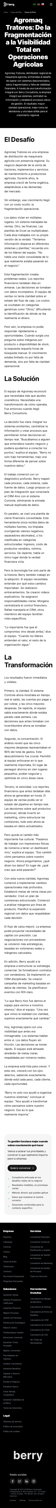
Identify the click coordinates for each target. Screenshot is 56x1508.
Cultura (6, 1252)
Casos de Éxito (16, 12)
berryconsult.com (35, 1500)
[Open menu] (51, 4)
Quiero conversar (20, 1168)
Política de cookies (11, 1431)
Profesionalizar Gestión (13, 1332)
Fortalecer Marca (10, 1386)
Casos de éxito (9, 1261)
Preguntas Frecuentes (13, 1281)
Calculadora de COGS (40, 1330)
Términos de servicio (12, 1421)
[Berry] (9, 4)
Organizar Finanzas (12, 1308)
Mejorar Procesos (11, 1313)
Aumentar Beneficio (12, 1368)
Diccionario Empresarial (13, 1276)
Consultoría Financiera (40, 1237)
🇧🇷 (34, 4)
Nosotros (7, 1237)
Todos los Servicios (38, 1276)
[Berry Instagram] (33, 1481)
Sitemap (22, 1500)
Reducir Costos (10, 1327)
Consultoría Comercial (39, 1242)
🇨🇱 (42, 4)
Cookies (13, 1500)
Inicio (6, 12)
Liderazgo (7, 1242)
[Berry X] (19, 1481)
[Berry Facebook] (12, 1481)
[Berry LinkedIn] (26, 1481)
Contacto (7, 1271)
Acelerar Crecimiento (12, 1363)
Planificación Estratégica (14, 1323)
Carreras (7, 1247)
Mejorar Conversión (11, 1350)
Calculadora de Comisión (41, 1325)
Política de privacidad (13, 1426)
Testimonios (8, 1266)
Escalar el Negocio (11, 1382)
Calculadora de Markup (40, 1307)
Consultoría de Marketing (41, 1263)
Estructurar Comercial (12, 1337)
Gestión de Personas (12, 1318)
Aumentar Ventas (10, 1295)
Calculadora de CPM (39, 1320)
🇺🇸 (38, 4)
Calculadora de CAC (39, 1335)
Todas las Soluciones (12, 1408)
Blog (5, 1256)
